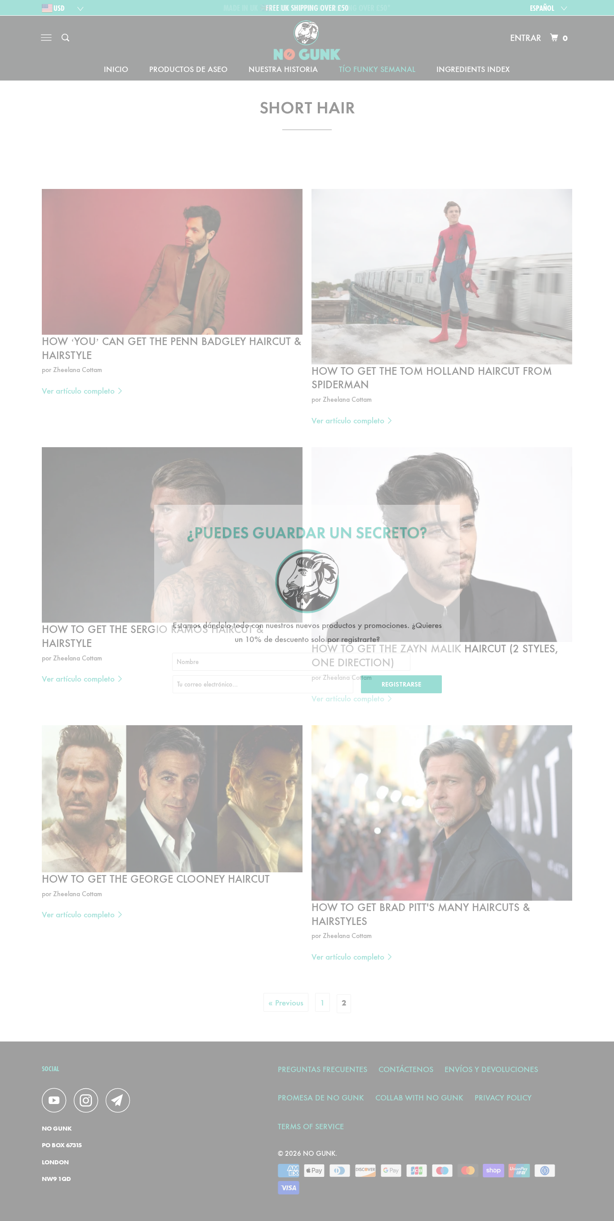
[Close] (449, 512)
